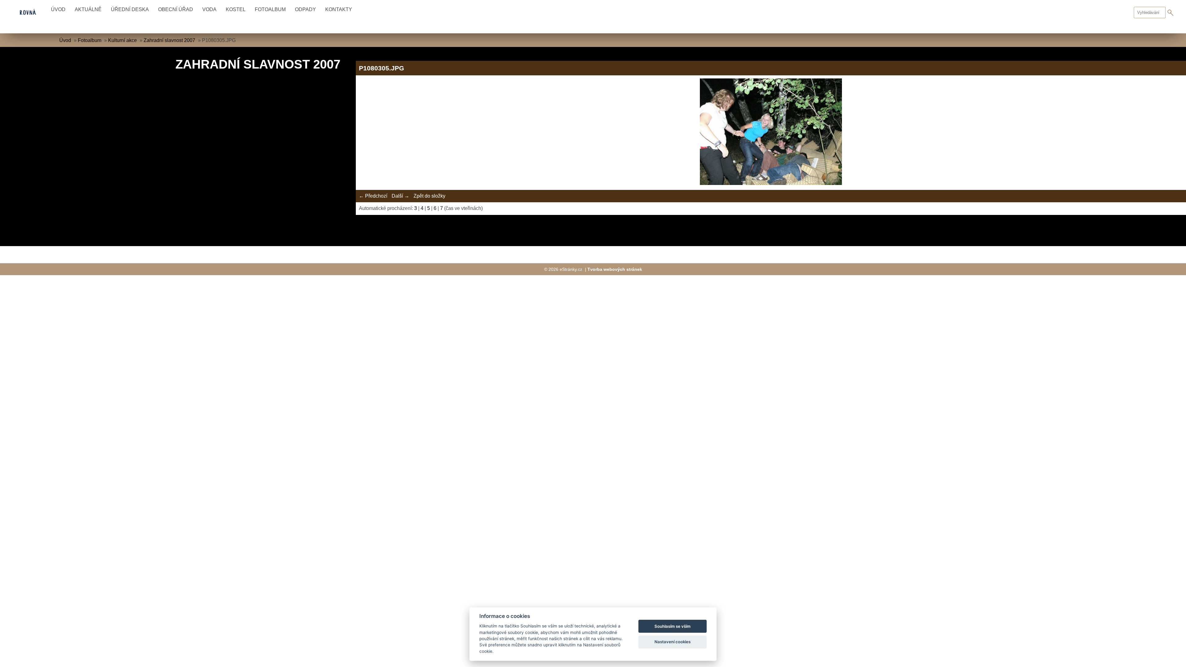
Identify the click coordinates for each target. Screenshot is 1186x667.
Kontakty (338, 9)
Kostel (236, 9)
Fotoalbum (270, 9)
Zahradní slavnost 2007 (169, 40)
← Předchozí (373, 196)
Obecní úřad (175, 9)
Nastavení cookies (672, 641)
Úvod (58, 9)
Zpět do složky (429, 196)
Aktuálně (88, 9)
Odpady (305, 9)
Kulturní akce (122, 40)
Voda (209, 9)
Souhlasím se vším (672, 626)
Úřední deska (130, 9)
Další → (400, 196)
